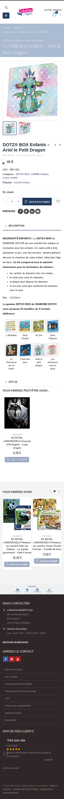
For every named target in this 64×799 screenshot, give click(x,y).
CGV (7, 698)
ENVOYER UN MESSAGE (15, 642)
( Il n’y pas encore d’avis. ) (30, 155)
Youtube (17, 659)
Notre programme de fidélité (18, 684)
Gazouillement (26, 211)
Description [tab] (16, 225)
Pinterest (11, 659)
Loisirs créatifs (10, 177)
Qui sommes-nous (14, 669)
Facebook (20, 211)
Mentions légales (13, 713)
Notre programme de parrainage (20, 691)
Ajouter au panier (39, 202)
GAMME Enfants (40, 174)
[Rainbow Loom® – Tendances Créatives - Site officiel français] (26, 12)
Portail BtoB (10, 720)
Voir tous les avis (11, 768)
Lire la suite (18, 460)
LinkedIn (32, 211)
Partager (9, 211)
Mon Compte (11, 677)
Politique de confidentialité (18, 706)
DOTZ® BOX (23, 174)
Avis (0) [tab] (13, 382)
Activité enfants (22, 182)
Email (38, 211)
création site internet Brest (25, 789)
